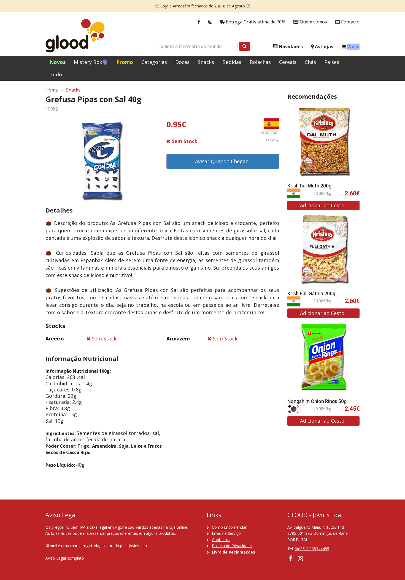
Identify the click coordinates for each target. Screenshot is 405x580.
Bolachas (260, 62)
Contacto (350, 22)
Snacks (206, 62)
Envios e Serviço (226, 533)
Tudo (56, 74)
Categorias (154, 62)
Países (331, 62)
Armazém (178, 338)
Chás (310, 62)
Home (51, 90)
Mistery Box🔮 (91, 62)
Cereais (287, 62)
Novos (58, 62)
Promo (124, 62)
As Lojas (323, 47)
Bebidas (231, 62)
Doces (182, 62)
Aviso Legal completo (64, 558)
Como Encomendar (229, 527)
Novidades (290, 47)
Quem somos (313, 22)
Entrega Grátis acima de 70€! (255, 22)
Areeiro (54, 338)
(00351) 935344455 (312, 548)
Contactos (221, 539)
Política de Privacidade (232, 545)
